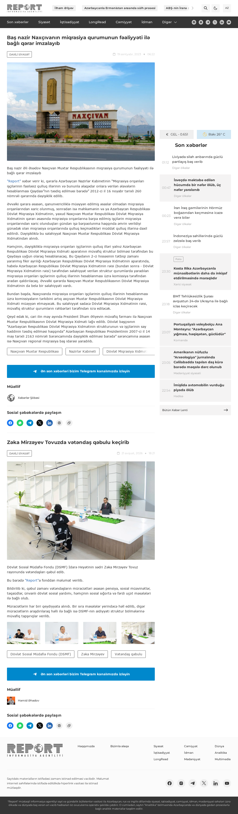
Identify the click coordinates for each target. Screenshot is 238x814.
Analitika (221, 752)
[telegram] (208, 22)
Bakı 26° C (216, 134)
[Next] (189, 8)
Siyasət (158, 746)
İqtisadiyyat (162, 752)
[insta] (201, 22)
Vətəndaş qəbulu (128, 654)
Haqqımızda (86, 746)
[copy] (69, 423)
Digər (167, 22)
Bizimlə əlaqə (119, 746)
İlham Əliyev (64, 8)
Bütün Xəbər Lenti (175, 410)
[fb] (194, 22)
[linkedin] (222, 22)
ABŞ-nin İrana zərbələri (183, 8)
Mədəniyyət (192, 759)
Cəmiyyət (191, 746)
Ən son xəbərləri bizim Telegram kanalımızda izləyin (85, 371)
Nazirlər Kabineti (82, 351)
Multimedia (223, 759)
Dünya (219, 746)
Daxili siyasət (19, 54)
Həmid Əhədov (28, 700)
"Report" (14, 181)
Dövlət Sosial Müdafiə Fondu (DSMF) (40, 654)
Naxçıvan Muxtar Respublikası (34, 351)
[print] (59, 423)
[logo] (24, 8)
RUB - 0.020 (179, 134)
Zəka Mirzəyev (92, 654)
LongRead (161, 759)
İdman (188, 752)
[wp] (20, 423)
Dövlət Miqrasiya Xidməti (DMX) (132, 351)
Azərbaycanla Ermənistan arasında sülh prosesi (119, 8)
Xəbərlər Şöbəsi (28, 397)
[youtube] (229, 22)
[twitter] (215, 22)
